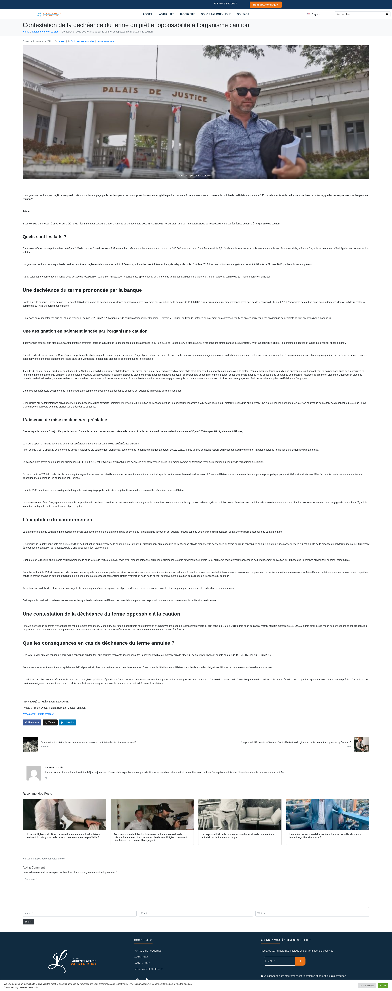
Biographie (187, 14)
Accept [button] (383, 986)
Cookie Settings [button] (367, 986)
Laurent (61, 41)
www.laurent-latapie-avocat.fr (38, 714)
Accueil (148, 14)
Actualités (166, 14)
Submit (28, 921)
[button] (263, 5)
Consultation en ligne (216, 14)
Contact (243, 14)
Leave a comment (105, 41)
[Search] (387, 14)
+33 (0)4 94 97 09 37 (225, 3)
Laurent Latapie (54, 767)
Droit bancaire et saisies (82, 41)
